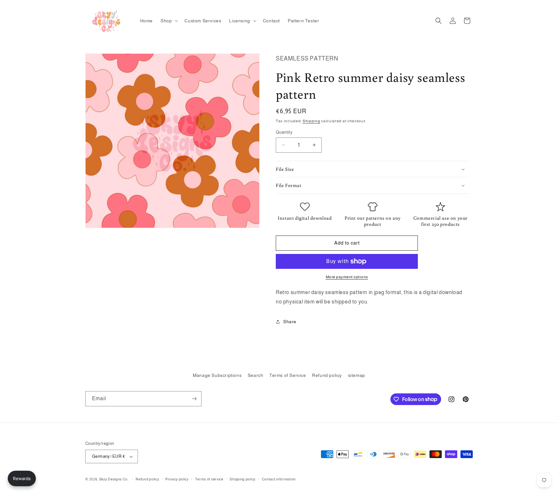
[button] (169, 20)
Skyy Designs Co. (114, 479)
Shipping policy (242, 479)
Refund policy (327, 375)
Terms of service (209, 479)
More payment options (347, 277)
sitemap (356, 375)
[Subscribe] (194, 398)
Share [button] (289, 321)
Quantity (284, 132)
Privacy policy (177, 479)
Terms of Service (287, 375)
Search (256, 375)
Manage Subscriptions (217, 375)
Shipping (311, 121)
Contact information (279, 479)
